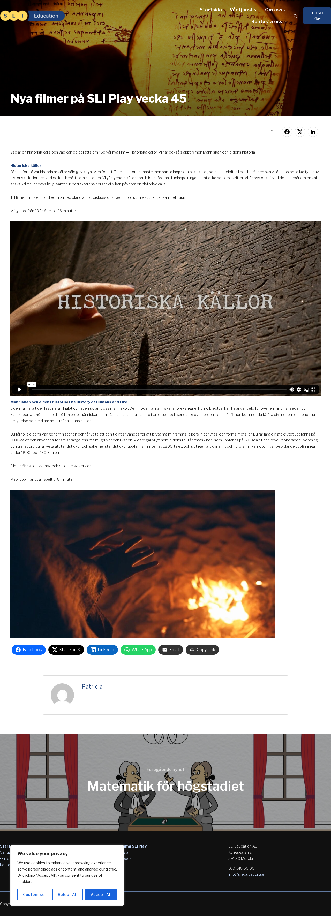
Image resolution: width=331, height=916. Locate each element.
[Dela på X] (300, 132)
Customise (34, 894)
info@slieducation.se (246, 874)
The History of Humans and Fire (97, 402)
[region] (67, 875)
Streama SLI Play (130, 846)
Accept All (101, 894)
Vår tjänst (241, 9)
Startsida (211, 9)
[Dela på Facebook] (287, 132)
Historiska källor (25, 165)
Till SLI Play (317, 15)
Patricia (92, 686)
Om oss (273, 9)
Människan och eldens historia (38, 402)
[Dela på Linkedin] (313, 132)
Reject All (68, 894)
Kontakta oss (266, 21)
